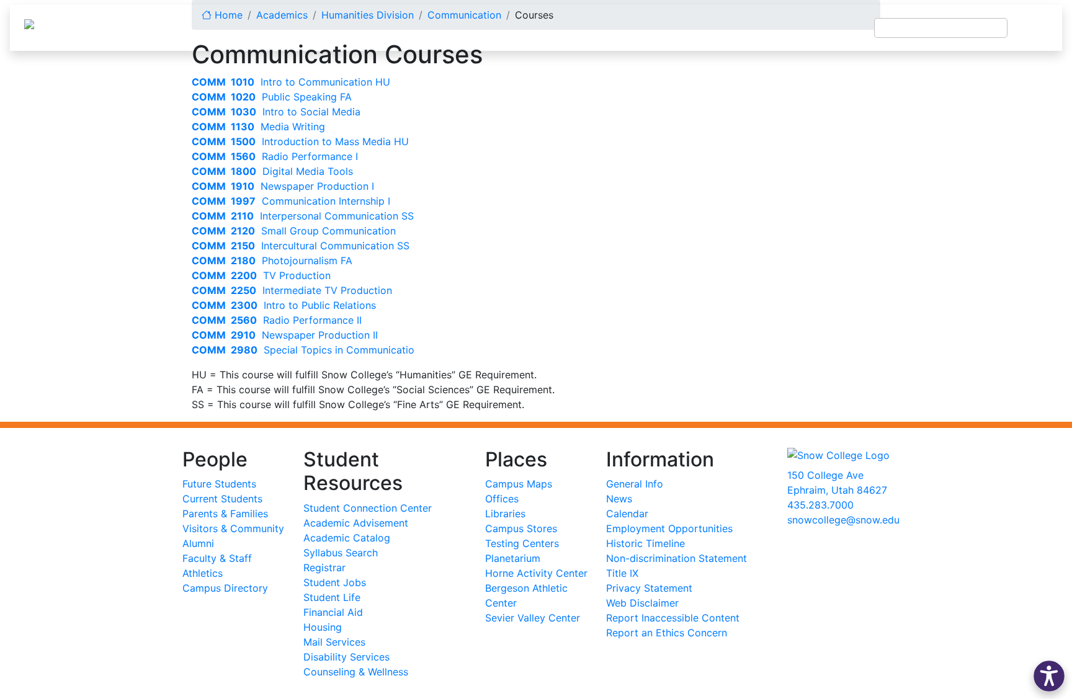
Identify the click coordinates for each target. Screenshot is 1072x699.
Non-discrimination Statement (676, 558)
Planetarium (512, 558)
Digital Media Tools (272, 171)
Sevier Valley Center (532, 618)
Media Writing (258, 126)
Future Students (219, 484)
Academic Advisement (355, 523)
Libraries (505, 513)
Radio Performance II (277, 320)
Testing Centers (522, 543)
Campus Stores (521, 528)
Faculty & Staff (217, 558)
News (619, 498)
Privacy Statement (649, 588)
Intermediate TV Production (292, 290)
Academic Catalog (346, 538)
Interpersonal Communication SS (303, 216)
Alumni (198, 543)
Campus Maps (518, 484)
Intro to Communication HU (291, 82)
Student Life (331, 597)
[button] (1049, 676)
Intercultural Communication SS (300, 245)
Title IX (622, 573)
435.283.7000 (820, 505)
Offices (502, 498)
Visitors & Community (233, 528)
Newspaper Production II (285, 335)
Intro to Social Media (276, 111)
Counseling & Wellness (355, 672)
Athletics (202, 573)
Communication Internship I (291, 201)
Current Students (222, 498)
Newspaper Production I (283, 186)
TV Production (261, 275)
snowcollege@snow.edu (843, 520)
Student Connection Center (367, 508)
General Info (634, 484)
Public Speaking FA (272, 97)
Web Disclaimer (642, 603)
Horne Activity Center (536, 573)
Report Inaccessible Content (672, 618)
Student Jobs (334, 582)
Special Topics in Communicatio (303, 350)
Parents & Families (225, 513)
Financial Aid (333, 612)
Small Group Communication (294, 231)
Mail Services (334, 642)
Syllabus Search (340, 552)
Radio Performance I (275, 156)
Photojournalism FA (272, 260)
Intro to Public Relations (284, 305)
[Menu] (1034, 28)
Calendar (627, 513)
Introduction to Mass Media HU (300, 141)
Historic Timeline (645, 543)
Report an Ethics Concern (666, 632)
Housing (322, 627)
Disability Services (346, 657)
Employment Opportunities (669, 528)
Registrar (324, 567)
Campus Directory (225, 588)
